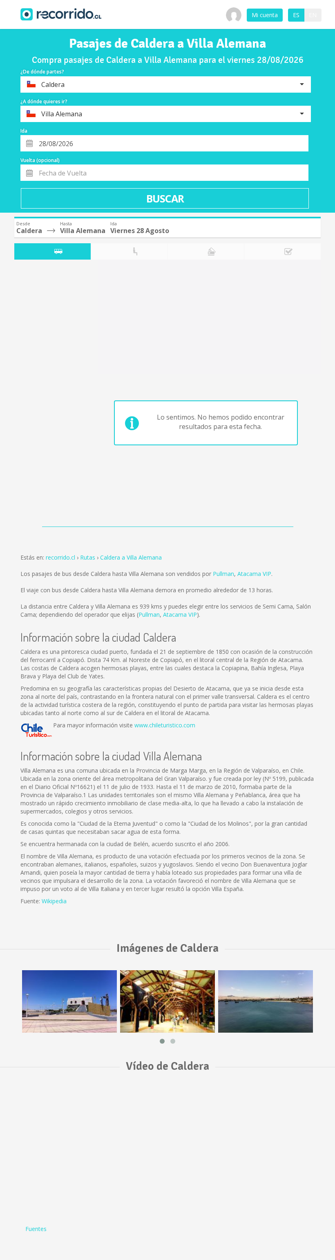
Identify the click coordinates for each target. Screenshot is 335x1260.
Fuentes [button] (36, 1229)
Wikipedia (54, 901)
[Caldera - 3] (69, 1001)
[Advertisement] (46, 395)
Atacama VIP (254, 574)
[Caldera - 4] (167, 1001)
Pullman (223, 574)
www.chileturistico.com (164, 725)
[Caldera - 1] (266, 1001)
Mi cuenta (265, 15)
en (313, 15)
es (296, 15)
